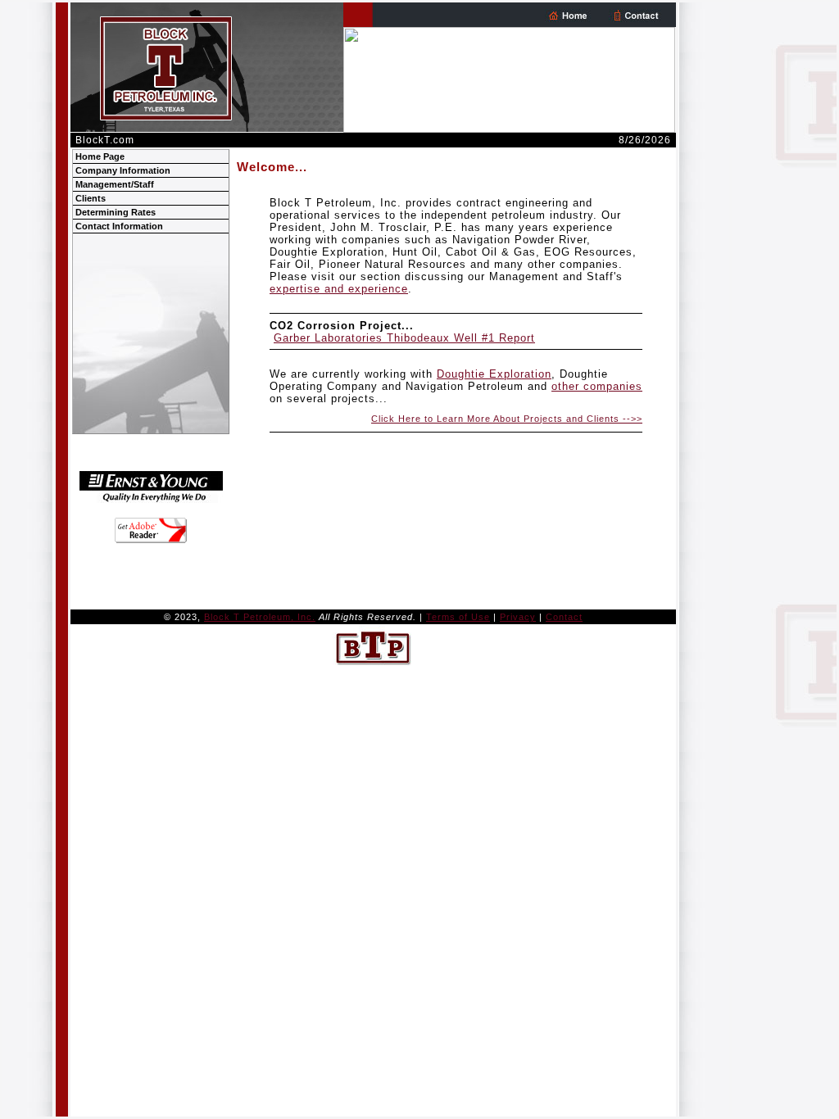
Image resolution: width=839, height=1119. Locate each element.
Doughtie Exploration (494, 374)
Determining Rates (115, 212)
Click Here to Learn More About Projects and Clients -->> (506, 419)
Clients (90, 198)
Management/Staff (114, 184)
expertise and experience (339, 289)
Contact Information (119, 226)
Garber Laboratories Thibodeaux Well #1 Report (404, 338)
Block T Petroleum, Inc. (259, 617)
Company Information (122, 170)
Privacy (518, 617)
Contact (564, 617)
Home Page (100, 156)
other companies (596, 386)
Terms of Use (458, 617)
